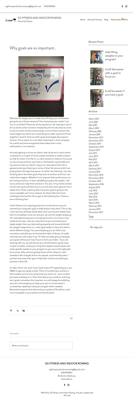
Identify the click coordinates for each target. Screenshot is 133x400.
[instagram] (126, 6)
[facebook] (122, 6)
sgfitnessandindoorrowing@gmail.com (23, 6)
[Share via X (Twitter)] (17, 310)
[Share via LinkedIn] (23, 310)
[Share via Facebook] (11, 310)
